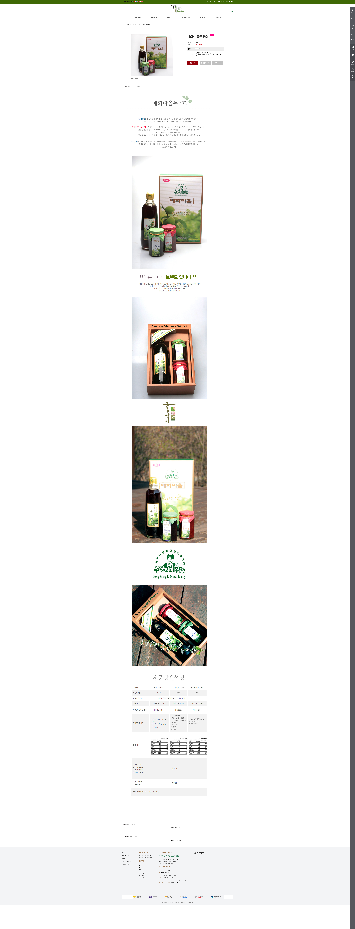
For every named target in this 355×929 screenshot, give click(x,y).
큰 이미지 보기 (136, 78)
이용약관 (124, 858)
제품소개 (170, 17)
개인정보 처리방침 (127, 864)
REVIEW (141, 865)
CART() (225, 1)
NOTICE (141, 864)
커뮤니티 (202, 17)
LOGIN (209, 1)
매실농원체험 (186, 17)
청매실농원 (138, 17)
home (123, 25)
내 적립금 (141, 875)
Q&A (140, 867)
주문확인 (141, 873)
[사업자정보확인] (182, 880)
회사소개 (124, 852)
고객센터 (218, 17)
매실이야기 (154, 17)
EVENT (141, 869)
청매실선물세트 (137, 25)
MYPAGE (219, 1)
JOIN (213, 1)
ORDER (231, 1)
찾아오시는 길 (125, 855)
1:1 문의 (141, 877)
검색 (232, 11)
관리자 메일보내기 (127, 861)
